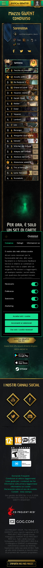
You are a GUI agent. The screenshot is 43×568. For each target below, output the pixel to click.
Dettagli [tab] (20, 243)
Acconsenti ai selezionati (21, 323)
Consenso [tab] (9, 243)
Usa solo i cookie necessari (21, 330)
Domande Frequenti (21, 476)
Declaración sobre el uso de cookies (20, 489)
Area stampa (26, 492)
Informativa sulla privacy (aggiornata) (20, 484)
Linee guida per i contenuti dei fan (20, 481)
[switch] (34, 291)
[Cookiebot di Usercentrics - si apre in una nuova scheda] (29, 236)
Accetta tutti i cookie (21, 316)
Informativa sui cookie (20, 487)
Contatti (14, 492)
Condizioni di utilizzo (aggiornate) (20, 479)
